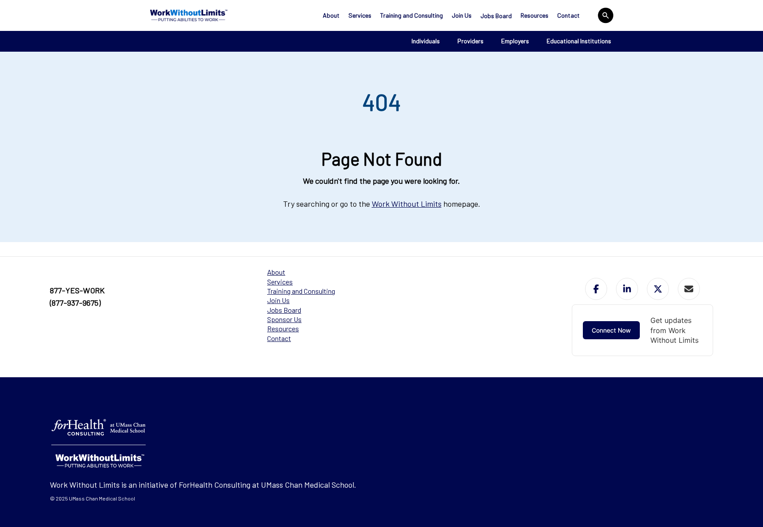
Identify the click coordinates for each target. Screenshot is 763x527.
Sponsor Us (284, 319)
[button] (596, 289)
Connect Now (611, 330)
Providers (470, 41)
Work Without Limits (407, 204)
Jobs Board (496, 15)
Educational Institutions (579, 41)
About (331, 15)
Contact (568, 15)
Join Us (462, 15)
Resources (534, 15)
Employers (515, 41)
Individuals (426, 41)
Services (359, 15)
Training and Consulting (411, 15)
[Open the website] (188, 15)
